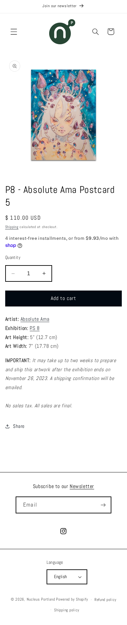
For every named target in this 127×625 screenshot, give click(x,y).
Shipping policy (66, 610)
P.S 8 (34, 328)
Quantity (13, 257)
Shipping (12, 227)
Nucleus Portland (41, 599)
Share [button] (19, 426)
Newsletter (82, 486)
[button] (13, 31)
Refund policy (105, 599)
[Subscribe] (102, 504)
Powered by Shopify (72, 599)
